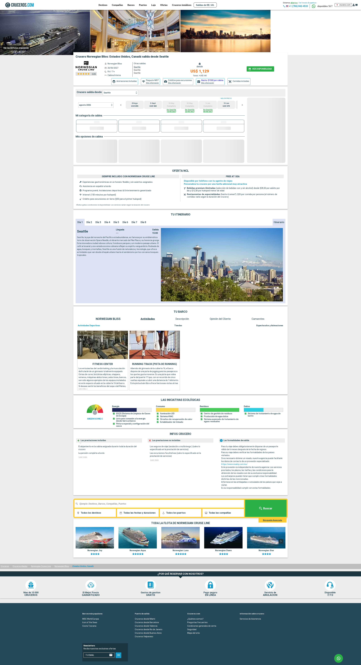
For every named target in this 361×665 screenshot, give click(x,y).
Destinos (103, 5)
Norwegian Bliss (62, 566)
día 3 (98, 222)
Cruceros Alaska (20, 566)
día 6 (125, 222)
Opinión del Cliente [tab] (220, 318)
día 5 (116, 222)
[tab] (124, 81)
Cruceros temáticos (181, 5)
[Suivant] (281, 541)
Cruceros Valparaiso (144, 636)
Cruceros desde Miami (145, 619)
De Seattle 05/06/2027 (208, 111)
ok (118, 655)
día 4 (107, 222)
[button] (324, 6)
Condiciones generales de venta (201, 626)
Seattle (137, 70)
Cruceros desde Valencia (146, 626)
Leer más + (83, 389)
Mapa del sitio (193, 633)
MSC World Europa (90, 619)
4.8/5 (94, 74)
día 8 (143, 222)
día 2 (89, 222)
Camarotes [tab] (258, 318)
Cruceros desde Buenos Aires (148, 633)
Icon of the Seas (89, 622)
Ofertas (164, 5)
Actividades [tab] (148, 318)
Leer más (83, 457)
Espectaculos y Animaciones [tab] (269, 325)
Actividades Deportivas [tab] (89, 325)
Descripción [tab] (182, 318)
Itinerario (279, 222)
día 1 (80, 222)
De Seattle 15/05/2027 (171, 111)
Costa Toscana (89, 626)
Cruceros (5, 566)
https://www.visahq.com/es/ (234, 464)
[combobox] (160, 503)
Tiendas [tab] (178, 325)
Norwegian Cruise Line (41, 566)
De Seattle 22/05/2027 (189, 111)
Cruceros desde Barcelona (147, 622)
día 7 (134, 222)
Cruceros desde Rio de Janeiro (148, 629)
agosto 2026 (85, 105)
